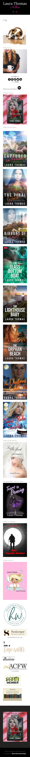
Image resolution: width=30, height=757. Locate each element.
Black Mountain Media (19, 753)
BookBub (14, 89)
